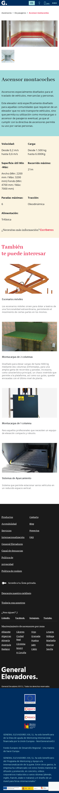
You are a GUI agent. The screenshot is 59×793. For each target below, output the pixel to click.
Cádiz (34, 648)
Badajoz (6, 648)
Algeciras (6, 636)
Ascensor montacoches (39, 13)
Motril (19, 648)
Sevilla (49, 648)
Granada (35, 636)
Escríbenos (47, 230)
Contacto (33, 517)
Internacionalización (13, 537)
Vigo (33, 631)
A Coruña (21, 652)
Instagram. (34, 618)
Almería (6, 640)
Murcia (50, 644)
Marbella (51, 640)
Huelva (35, 640)
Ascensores (7, 12)
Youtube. (48, 618)
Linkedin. (6, 618)
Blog (31, 524)
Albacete (6, 631)
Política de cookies (12, 571)
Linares (50, 631)
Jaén (33, 644)
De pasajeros (20, 12)
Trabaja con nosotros (13, 603)
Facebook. (20, 618)
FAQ (31, 537)
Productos (7, 517)
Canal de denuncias (12, 550)
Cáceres (20, 631)
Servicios (6, 530)
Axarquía (6, 644)
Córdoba (20, 643)
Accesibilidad (9, 524)
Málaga (50, 636)
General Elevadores (12, 544)
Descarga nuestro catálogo (16, 593)
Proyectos (34, 531)
